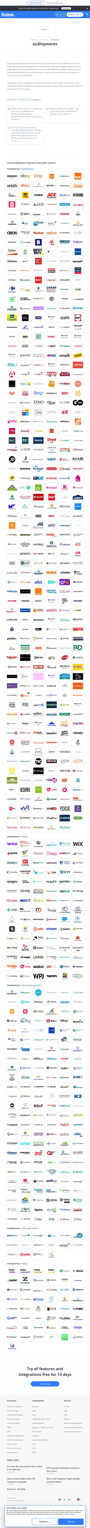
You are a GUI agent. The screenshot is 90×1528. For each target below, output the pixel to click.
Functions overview (14, 1406)
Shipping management (15, 1436)
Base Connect (12, 1444)
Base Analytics (12, 1452)
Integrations (44, 40)
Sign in (61, 15)
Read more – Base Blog (16, 1489)
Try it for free (73, 15)
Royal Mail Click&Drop (40, 1440)
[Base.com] (8, 14)
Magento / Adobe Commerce (42, 1427)
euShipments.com (22, 63)
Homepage (34, 40)
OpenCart (35, 1436)
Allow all (71, 1522)
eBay (34, 1411)
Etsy (33, 1415)
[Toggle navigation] (87, 14)
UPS (33, 1444)
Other (25, 1263)
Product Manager (13, 1419)
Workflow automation (15, 1440)
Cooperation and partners (73, 1427)
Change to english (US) (35, 3)
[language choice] (79, 1499)
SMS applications (30, 1228)
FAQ (65, 1415)
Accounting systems (31, 985)
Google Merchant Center (41, 1419)
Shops (25, 836)
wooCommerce (38, 1423)
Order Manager (12, 1411)
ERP (8, 1431)
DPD (34, 1452)
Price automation (13, 1423)
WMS (9, 1427)
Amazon (35, 1406)
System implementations (73, 1423)
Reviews (67, 1419)
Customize (43, 1522)
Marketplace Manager (15, 1415)
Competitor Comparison (73, 1431)
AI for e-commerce (14, 1448)
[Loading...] (60, 1500)
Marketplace (28, 168)
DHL (34, 1448)
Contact (67, 1406)
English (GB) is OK (56, 3)
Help (65, 1411)
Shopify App (36, 1431)
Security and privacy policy (15, 1500)
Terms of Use (11, 1498)
